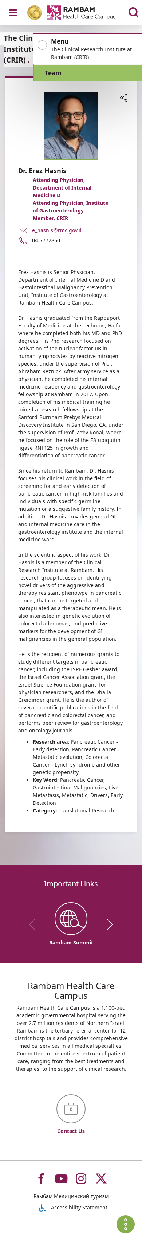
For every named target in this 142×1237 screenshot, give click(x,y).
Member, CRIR (50, 218)
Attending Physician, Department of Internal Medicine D (62, 187)
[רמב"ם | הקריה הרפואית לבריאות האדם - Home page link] (80, 13)
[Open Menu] (13, 12)
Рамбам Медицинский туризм (71, 1196)
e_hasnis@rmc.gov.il (57, 230)
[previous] (34, 924)
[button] (87, 49)
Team (53, 73)
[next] (107, 924)
